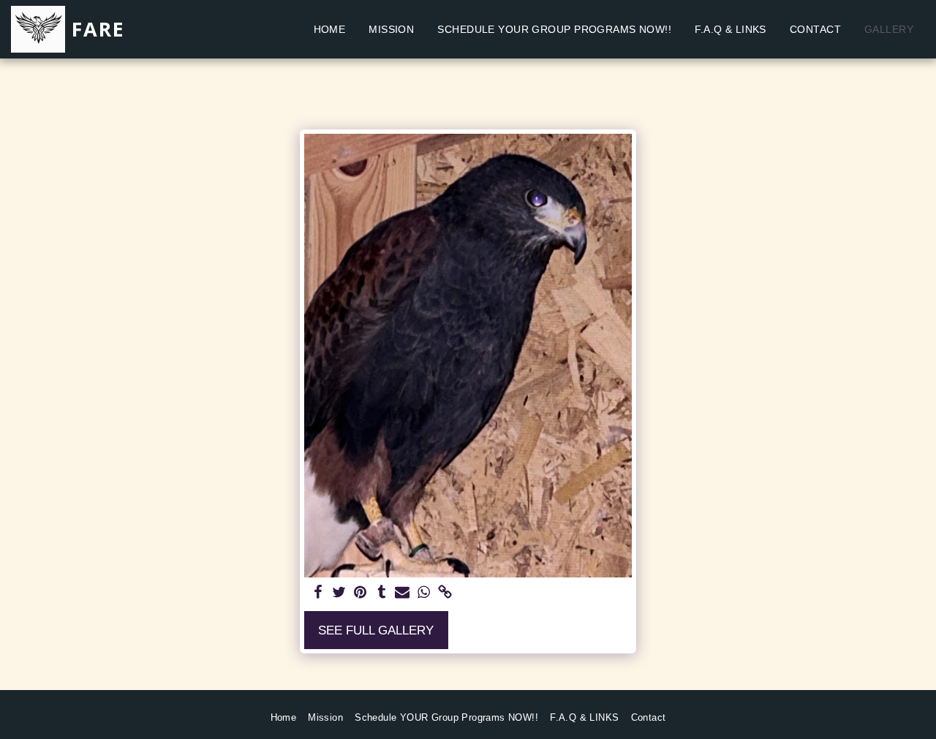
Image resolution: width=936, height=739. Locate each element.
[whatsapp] (423, 593)
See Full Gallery (376, 630)
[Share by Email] (402, 593)
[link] (445, 593)
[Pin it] (360, 593)
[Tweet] (339, 593)
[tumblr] (381, 593)
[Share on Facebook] (318, 593)
